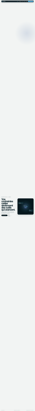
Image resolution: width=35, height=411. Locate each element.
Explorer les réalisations (9, 215)
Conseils (26, 1)
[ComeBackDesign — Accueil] (4, 1)
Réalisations (20, 1)
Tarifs (22, 1)
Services (17, 1)
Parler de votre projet (30, 1)
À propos (24, 1)
